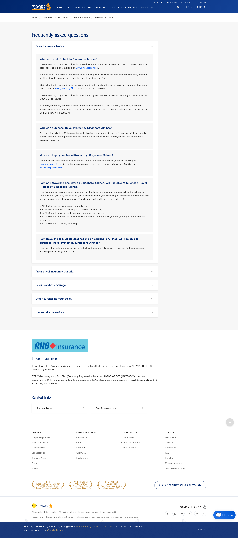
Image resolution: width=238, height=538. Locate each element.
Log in (188, 6)
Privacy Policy (83, 526)
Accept (202, 529)
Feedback (172, 2)
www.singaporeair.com (87, 67)
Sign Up (201, 6)
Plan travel (63, 7)
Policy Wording (62, 88)
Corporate (146, 7)
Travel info (101, 7)
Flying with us (82, 7)
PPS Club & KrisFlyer (124, 7)
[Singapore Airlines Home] (42, 9)
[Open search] (180, 9)
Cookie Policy (55, 530)
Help (159, 2)
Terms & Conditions (103, 526)
